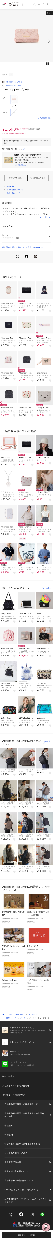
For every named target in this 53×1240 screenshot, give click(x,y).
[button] (26, 40)
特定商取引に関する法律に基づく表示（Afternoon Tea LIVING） (23, 247)
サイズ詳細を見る (44, 118)
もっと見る (44, 217)
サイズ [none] (4, 113)
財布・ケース (11, 1018)
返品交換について (13, 193)
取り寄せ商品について (15, 189)
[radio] (14, 101)
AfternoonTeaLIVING (16, 1015)
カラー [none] (4, 98)
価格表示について (13, 186)
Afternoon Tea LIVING (14, 82)
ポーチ (22, 1018)
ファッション (33, 1015)
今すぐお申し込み (20, 165)
